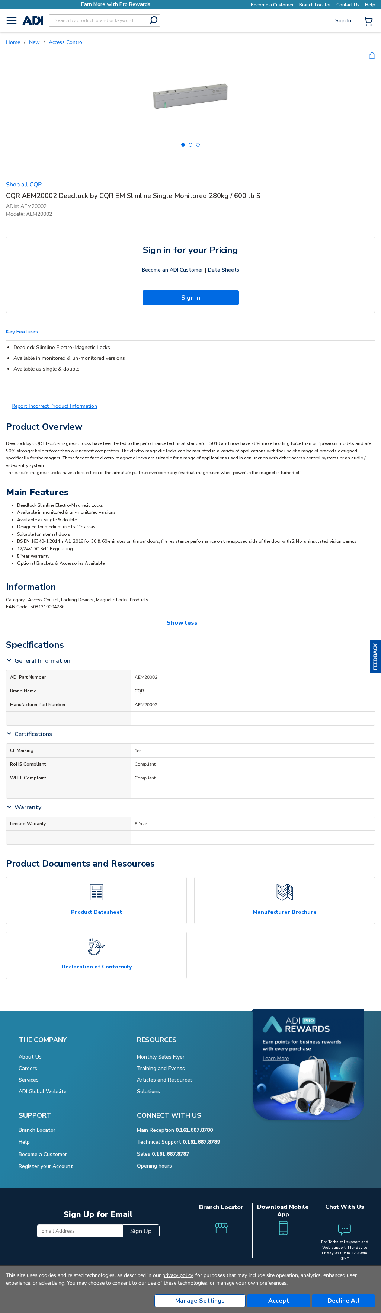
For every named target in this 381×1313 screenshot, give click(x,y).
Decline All (343, 1301)
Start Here (344, 70)
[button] (375, 656)
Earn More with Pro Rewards (102, 4)
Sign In (343, 46)
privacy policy (177, 1275)
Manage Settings (200, 1301)
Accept (278, 1301)
